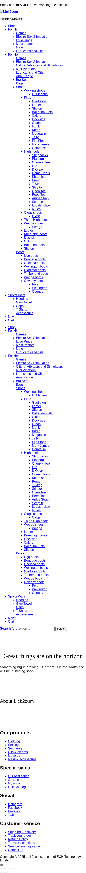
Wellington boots (36, 266)
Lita (34, 166)
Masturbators (25, 43)
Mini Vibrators (26, 69)
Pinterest (14, 811)
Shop (12, 26)
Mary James (40, 144)
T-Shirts (21, 309)
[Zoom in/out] (1, 868)
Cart (11, 320)
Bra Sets (22, 79)
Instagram (15, 804)
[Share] (9, 868)
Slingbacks (40, 155)
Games (21, 33)
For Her (13, 54)
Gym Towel (24, 302)
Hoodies (22, 298)
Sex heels (15, 748)
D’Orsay (38, 169)
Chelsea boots (34, 263)
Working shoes (34, 90)
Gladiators (39, 101)
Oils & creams (18, 752)
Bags (19, 83)
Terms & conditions (21, 842)
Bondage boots (35, 259)
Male (19, 47)
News (12, 316)
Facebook (15, 807)
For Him (13, 29)
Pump (36, 180)
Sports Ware (16, 295)
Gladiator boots (35, 270)
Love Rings (24, 40)
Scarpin (37, 201)
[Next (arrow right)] (5, 872)
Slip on (37, 108)
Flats (27, 97)
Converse (39, 148)
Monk (36, 126)
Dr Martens (40, 94)
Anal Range (24, 76)
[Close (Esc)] (13, 868)
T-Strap (37, 184)
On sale (13, 779)
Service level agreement (25, 846)
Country (37, 291)
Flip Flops (39, 140)
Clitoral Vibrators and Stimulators (39, 65)
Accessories (24, 313)
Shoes (20, 87)
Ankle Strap (40, 198)
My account (16, 783)
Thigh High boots (36, 219)
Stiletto (37, 187)
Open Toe (39, 191)
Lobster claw (41, 205)
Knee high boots (35, 234)
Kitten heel (39, 176)
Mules (36, 209)
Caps (20, 306)
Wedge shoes (34, 223)
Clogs (36, 216)
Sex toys (14, 745)
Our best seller (18, 776)
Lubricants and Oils (29, 51)
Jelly (35, 137)
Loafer (36, 105)
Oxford (36, 115)
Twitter (12, 815)
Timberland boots (36, 273)
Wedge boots (33, 277)
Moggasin (39, 133)
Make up (14, 755)
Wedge (37, 227)
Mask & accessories (22, 759)
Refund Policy (18, 839)
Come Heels (41, 173)
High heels (31, 151)
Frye (35, 284)
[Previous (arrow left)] (1, 872)
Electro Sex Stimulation (32, 36)
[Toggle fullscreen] (5, 868)
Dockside (38, 119)
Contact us (15, 850)
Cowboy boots (34, 280)
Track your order (19, 835)
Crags (36, 122)
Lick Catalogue (18, 787)
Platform (38, 158)
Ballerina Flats (42, 112)
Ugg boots (31, 255)
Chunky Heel (41, 162)
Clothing (14, 741)
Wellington (39, 288)
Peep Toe (39, 194)
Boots (20, 252)
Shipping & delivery (22, 832)
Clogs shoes (33, 212)
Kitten (36, 130)
